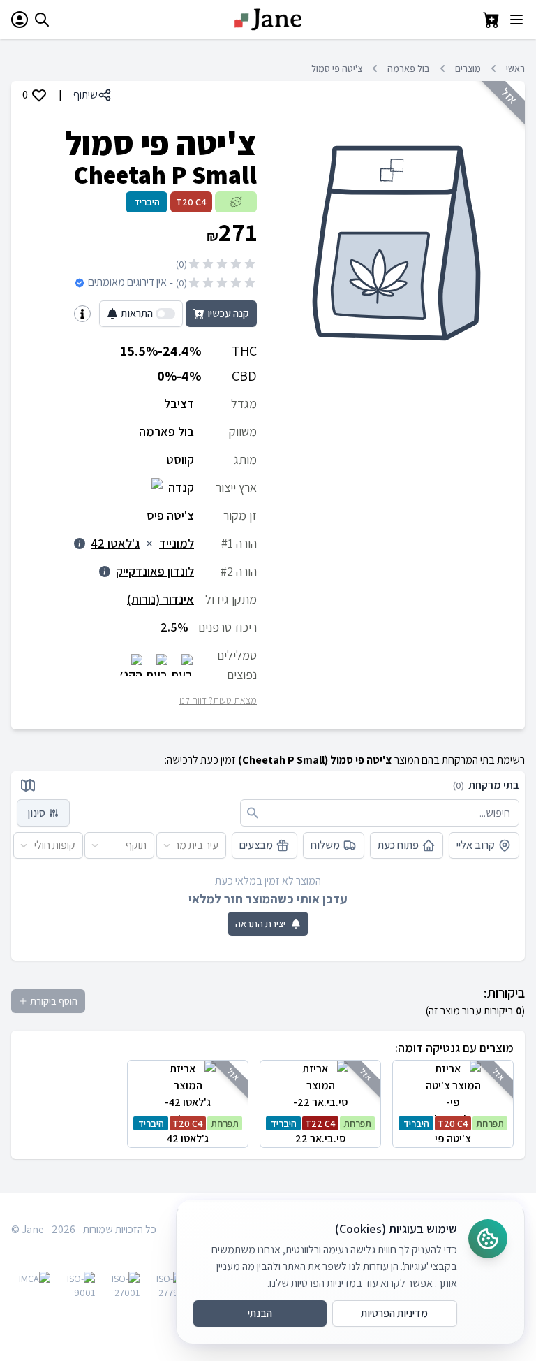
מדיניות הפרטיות (394, 1313)
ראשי (515, 68)
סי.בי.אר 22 (321, 1132)
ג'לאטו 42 (115, 543)
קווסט (180, 459)
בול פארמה (408, 68)
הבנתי (260, 1313)
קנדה (181, 487)
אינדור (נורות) (160, 599)
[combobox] (219, 845)
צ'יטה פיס (170, 515)
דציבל (179, 403)
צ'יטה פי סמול (336, 68)
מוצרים (468, 68)
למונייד (176, 543)
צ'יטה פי (454, 1132)
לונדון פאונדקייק (155, 571)
